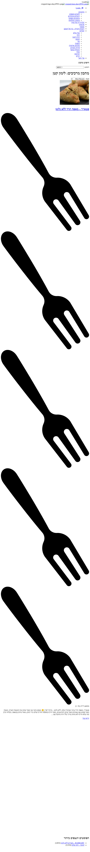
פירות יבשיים (75, 48)
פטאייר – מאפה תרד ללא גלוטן (72, 109)
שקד (78, 52)
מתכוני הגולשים (74, 20)
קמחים (82, 31)
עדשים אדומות (74, 45)
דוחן (78, 35)
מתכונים (81, 12)
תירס (78, 56)
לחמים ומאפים (74, 14)
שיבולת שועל (75, 50)
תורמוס (77, 54)
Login (79, 8)
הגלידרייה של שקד (77, 22)
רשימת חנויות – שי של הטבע (74, 29)
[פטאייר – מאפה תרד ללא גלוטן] (74, 104)
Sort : (87, 79)
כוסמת (77, 43)
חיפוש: (86, 67)
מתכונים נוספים (74, 18)
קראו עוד (85, 718)
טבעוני (82, 27)
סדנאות (81, 25)
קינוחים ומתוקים (74, 16)
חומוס (78, 39)
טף (79, 41)
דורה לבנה (76, 37)
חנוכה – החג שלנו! (77, 845)
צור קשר (81, 58)
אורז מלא (76, 33)
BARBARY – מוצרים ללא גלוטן (72, 843)
